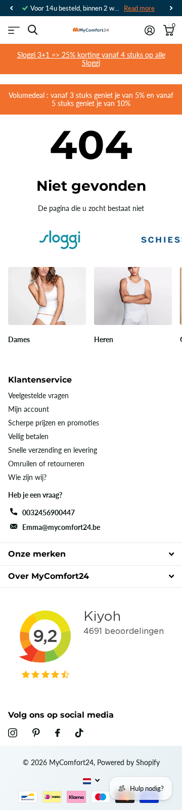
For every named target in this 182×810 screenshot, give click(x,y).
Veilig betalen (28, 436)
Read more (139, 8)
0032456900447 (48, 512)
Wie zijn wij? (27, 477)
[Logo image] (59, 239)
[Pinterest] (36, 732)
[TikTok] (79, 732)
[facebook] (57, 733)
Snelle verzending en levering (52, 450)
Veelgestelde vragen (38, 395)
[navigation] (11, 8)
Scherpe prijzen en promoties (53, 422)
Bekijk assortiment (14, 30)
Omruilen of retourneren (46, 463)
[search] (32, 30)
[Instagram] (12, 732)
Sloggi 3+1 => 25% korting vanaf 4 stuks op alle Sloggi (91, 58)
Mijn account (28, 409)
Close (91, 554)
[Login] (149, 30)
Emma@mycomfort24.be (61, 527)
